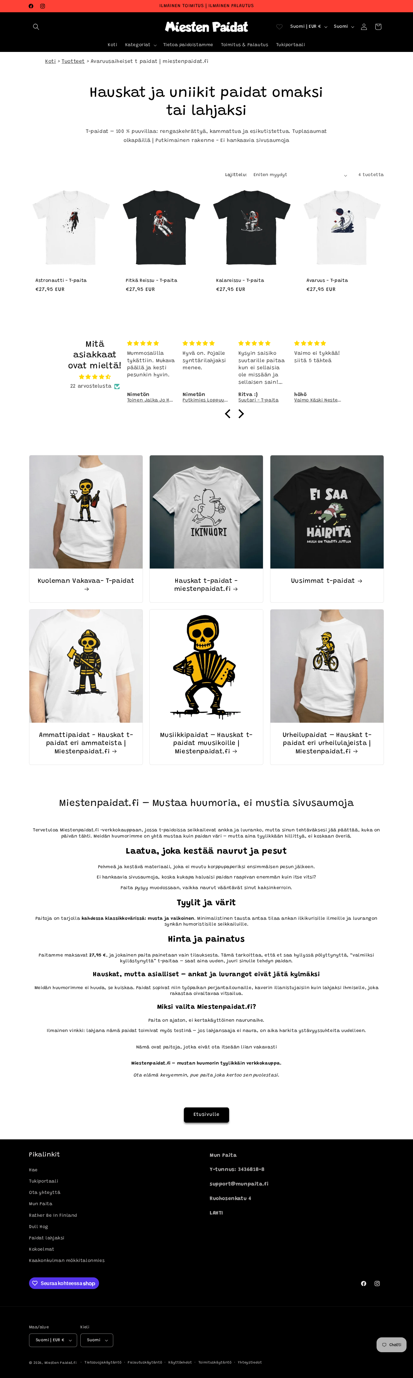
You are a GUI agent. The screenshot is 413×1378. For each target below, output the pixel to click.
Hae (33, 1170)
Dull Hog (38, 1227)
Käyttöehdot (180, 1362)
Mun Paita (40, 1204)
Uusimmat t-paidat (323, 581)
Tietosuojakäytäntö (103, 1362)
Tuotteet (73, 61)
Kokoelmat (41, 1249)
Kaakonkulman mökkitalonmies (67, 1261)
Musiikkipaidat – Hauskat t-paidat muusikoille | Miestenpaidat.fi (206, 743)
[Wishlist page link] (279, 27)
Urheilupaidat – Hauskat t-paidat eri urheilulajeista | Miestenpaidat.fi (326, 743)
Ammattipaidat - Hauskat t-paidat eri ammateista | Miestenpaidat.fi (86, 743)
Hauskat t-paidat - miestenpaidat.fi (206, 585)
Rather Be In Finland (53, 1216)
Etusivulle (206, 1114)
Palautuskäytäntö (145, 1362)
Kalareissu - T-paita (240, 281)
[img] (95, 377)
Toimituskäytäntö (215, 1362)
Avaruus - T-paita (327, 281)
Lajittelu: (236, 175)
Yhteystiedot (250, 1362)
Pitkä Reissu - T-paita (151, 281)
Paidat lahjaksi (47, 1238)
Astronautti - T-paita (61, 281)
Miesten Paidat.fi (61, 1363)
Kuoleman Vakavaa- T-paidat (86, 581)
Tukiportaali (43, 1181)
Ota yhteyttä (44, 1193)
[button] (36, 27)
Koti (50, 61)
